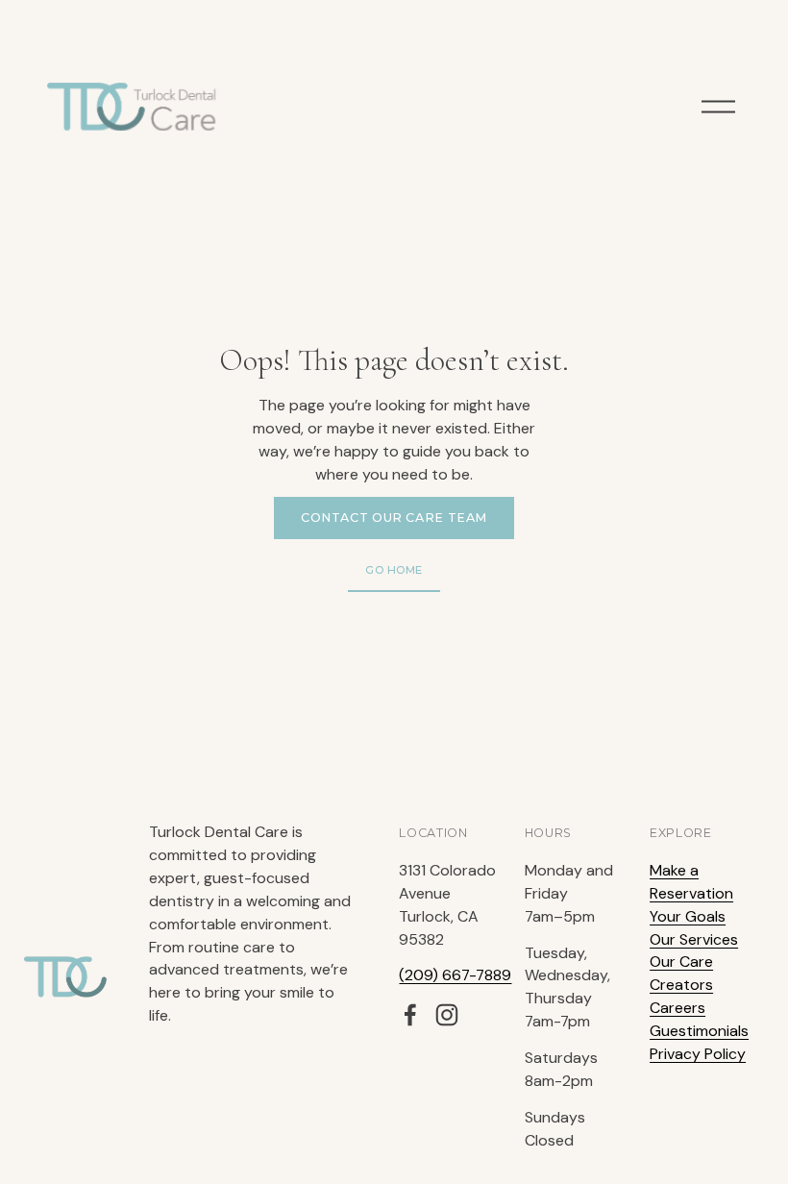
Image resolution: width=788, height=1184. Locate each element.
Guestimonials (699, 1031)
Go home (394, 570)
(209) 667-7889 (455, 975)
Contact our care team (394, 517)
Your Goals (688, 916)
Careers (677, 1008)
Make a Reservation (691, 881)
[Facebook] (410, 1014)
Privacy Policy (698, 1054)
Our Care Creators (681, 973)
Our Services (694, 939)
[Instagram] (446, 1014)
